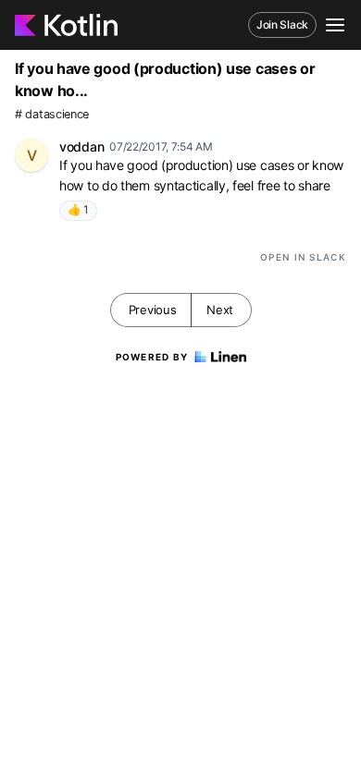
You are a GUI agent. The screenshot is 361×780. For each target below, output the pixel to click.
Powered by (152, 356)
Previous (153, 309)
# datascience (52, 114)
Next (219, 309)
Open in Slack (303, 256)
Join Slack (282, 24)
